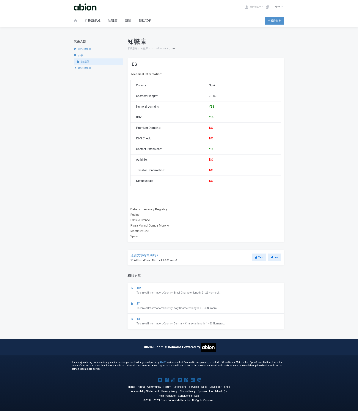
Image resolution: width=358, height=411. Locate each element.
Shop (227, 386)
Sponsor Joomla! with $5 (212, 391)
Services (194, 386)
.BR (178, 290)
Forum (167, 386)
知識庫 (144, 48)
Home (131, 386)
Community (154, 386)
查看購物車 (274, 20)
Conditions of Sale (189, 395)
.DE (180, 321)
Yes (260, 257)
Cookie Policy (187, 391)
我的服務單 (84, 48)
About (141, 386)
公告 (80, 55)
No (276, 257)
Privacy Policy (169, 391)
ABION (163, 362)
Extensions (180, 386)
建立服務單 (84, 67)
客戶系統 (132, 48)
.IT (177, 306)
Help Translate (167, 395)
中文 (278, 6)
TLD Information (160, 48)
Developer (216, 386)
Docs (204, 386)
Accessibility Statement (145, 391)
